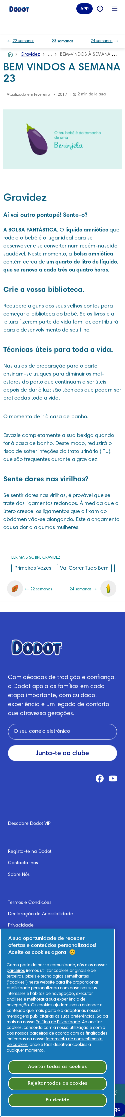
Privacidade (21, 925)
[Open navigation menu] (114, 8)
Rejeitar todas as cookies (57, 1083)
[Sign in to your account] (100, 8)
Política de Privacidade (58, 1022)
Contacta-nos (23, 863)
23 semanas (63, 41)
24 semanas (102, 41)
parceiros (16, 971)
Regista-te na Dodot (29, 852)
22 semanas (24, 41)
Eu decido (57, 1100)
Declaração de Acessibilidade (40, 914)
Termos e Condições (29, 903)
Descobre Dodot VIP (29, 823)
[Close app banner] (116, 1091)
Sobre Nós (19, 875)
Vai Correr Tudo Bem (84, 568)
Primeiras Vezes (32, 568)
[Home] (19, 8)
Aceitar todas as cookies (57, 1066)
